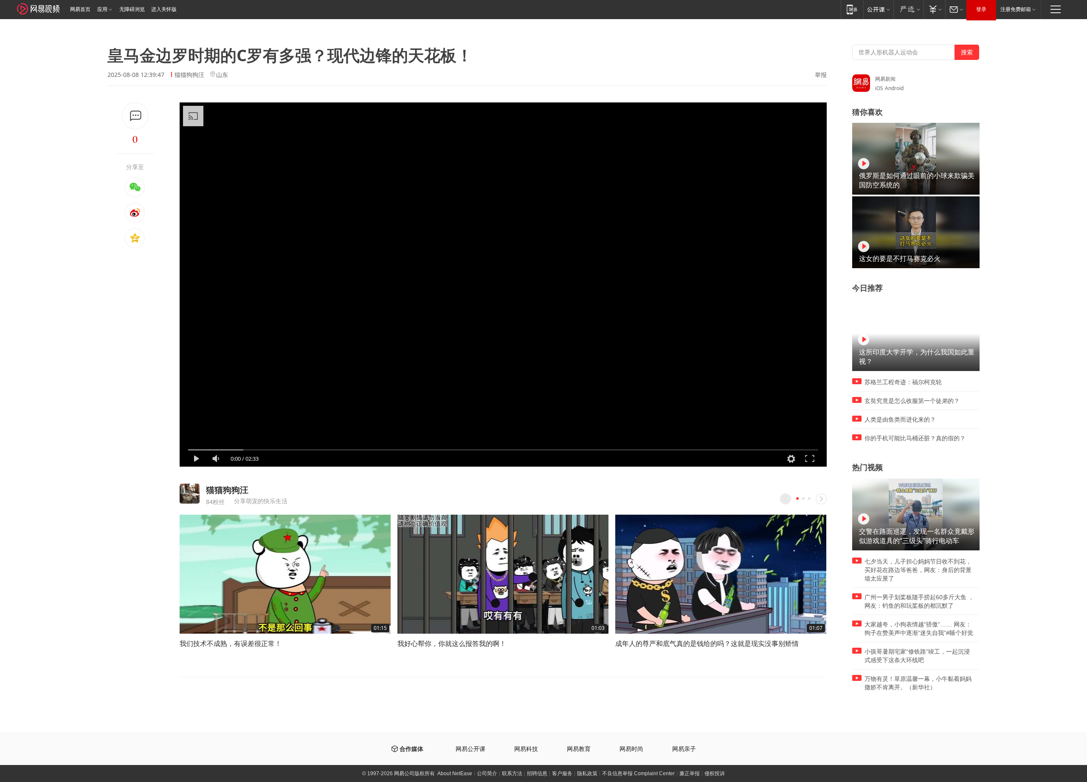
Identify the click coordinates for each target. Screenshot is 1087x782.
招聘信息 (537, 773)
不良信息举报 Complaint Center (638, 773)
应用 (102, 9)
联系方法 (512, 773)
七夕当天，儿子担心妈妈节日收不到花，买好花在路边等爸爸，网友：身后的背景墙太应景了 (918, 570)
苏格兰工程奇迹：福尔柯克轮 (903, 382)
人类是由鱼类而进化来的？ (900, 419)
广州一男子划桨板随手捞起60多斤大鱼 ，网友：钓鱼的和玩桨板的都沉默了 (919, 601)
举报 (821, 75)
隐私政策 (587, 773)
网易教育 (579, 749)
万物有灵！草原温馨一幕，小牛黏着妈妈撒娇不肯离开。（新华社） (918, 683)
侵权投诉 (714, 773)
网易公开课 (470, 749)
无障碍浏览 (132, 9)
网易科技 (526, 749)
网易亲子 (684, 749)
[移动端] (852, 9)
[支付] (934, 9)
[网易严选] (908, 9)
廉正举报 (689, 773)
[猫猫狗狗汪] (190, 494)
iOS (879, 88)
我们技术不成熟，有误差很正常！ (231, 643)
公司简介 (487, 773)
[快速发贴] (135, 116)
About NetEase (454, 773)
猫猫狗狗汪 (189, 75)
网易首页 (80, 9)
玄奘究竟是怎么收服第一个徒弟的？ (912, 400)
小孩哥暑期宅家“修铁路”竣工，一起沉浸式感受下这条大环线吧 (917, 655)
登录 (981, 9)
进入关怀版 (164, 9)
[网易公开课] (878, 9)
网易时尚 (631, 749)
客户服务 (562, 773)
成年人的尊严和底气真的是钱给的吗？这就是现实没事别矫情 (707, 643)
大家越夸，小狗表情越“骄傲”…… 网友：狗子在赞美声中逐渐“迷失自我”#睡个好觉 (919, 628)
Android (894, 88)
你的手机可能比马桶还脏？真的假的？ (915, 438)
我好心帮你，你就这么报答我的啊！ (451, 643)
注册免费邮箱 (1015, 9)
